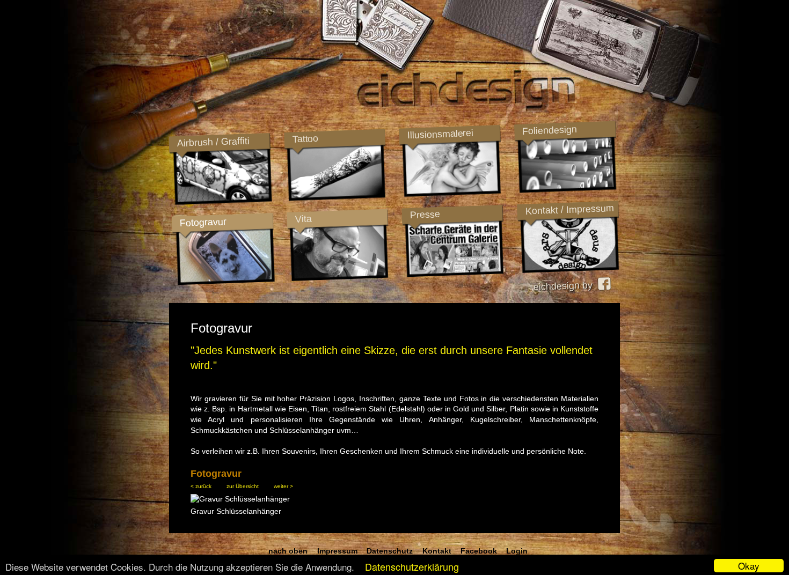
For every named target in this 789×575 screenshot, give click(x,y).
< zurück (201, 486)
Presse (425, 214)
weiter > (283, 486)
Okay (748, 565)
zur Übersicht (243, 486)
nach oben (288, 551)
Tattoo (304, 139)
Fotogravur (203, 222)
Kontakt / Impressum (569, 210)
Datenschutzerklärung (412, 566)
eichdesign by (565, 285)
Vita (303, 218)
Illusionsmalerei (439, 134)
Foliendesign (549, 130)
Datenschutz (390, 551)
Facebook (479, 551)
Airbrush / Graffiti (213, 142)
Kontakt (436, 551)
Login (517, 551)
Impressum (337, 551)
